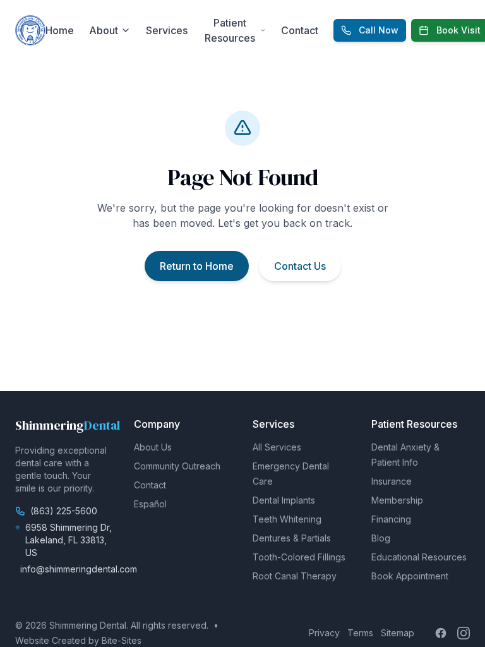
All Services (277, 447)
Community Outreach (177, 466)
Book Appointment (409, 576)
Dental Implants (284, 500)
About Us (153, 447)
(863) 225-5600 (63, 510)
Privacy (324, 632)
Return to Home (197, 266)
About (103, 30)
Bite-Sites (121, 640)
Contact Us (300, 266)
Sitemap (397, 632)
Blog (380, 538)
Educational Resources (419, 557)
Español (150, 504)
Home (59, 30)
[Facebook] (440, 633)
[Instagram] (463, 633)
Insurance (391, 481)
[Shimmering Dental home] (30, 30)
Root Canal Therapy (295, 576)
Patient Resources (230, 30)
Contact (299, 30)
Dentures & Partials (292, 538)
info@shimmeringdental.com (78, 569)
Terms (360, 632)
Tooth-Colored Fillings (299, 557)
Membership (397, 500)
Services (167, 30)
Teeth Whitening (287, 519)
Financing (391, 519)
